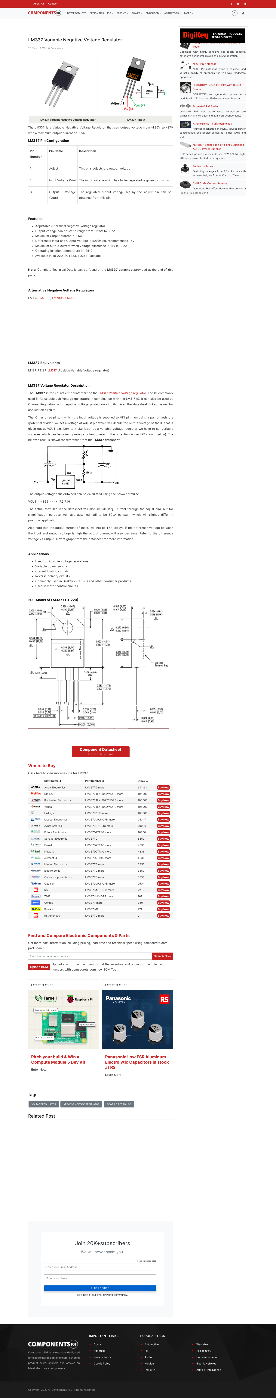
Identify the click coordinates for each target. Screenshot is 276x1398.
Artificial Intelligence (208, 1369)
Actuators (171, 13)
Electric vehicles (206, 1363)
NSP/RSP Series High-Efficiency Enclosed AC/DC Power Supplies (218, 146)
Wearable (202, 1344)
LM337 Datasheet (100, 754)
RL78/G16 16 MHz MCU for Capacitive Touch (216, 44)
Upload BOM (39, 967)
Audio (148, 1357)
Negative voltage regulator (81, 1104)
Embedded (152, 13)
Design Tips (97, 13)
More (188, 13)
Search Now (162, 956)
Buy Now (163, 787)
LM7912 (70, 298)
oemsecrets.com (155, 943)
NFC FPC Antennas (204, 63)
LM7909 (44, 298)
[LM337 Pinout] (139, 84)
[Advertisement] (56, 333)
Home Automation (207, 1357)
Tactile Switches (203, 166)
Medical (149, 1363)
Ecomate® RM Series (206, 106)
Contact (52, 3)
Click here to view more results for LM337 (58, 773)
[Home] (44, 13)
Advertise (99, 1350)
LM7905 (58, 298)
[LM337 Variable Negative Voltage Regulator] (62, 84)
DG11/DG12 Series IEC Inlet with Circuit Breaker (217, 87)
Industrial (150, 1369)
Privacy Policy (102, 1357)
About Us (38, 3)
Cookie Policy (102, 1363)
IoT (147, 1350)
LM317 (52, 370)
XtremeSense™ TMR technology (212, 123)
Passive (121, 13)
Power (136, 13)
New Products (76, 13)
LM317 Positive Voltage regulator (122, 393)
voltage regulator (44, 1104)
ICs (109, 13)
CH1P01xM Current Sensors (210, 183)
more (101, 787)
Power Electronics (119, 1104)
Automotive (152, 1344)
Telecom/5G (203, 1350)
